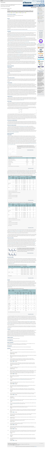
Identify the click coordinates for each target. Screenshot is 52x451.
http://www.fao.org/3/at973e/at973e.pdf (21, 379)
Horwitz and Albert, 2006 (20, 230)
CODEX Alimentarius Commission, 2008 (23, 126)
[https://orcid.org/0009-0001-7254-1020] (20, 12)
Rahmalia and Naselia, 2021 (21, 38)
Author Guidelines (41, 32)
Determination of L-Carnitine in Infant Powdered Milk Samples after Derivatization (40, 88)
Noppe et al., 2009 (13, 144)
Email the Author (40, 10)
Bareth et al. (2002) (12, 231)
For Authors (26, 5)
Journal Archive (41, 33)
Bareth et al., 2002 (19, 54)
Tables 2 (29, 170)
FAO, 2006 (27, 41)
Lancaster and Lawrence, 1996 (28, 42)
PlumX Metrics (40, 18)
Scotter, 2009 (34, 54)
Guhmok (36, 446)
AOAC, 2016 (33, 173)
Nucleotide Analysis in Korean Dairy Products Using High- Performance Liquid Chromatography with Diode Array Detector (40, 91)
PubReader (39, 8)
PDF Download (40, 7)
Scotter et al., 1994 (23, 36)
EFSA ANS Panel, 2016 (11, 40)
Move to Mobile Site (41, 443)
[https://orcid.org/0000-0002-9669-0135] (11, 12)
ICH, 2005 (16, 103)
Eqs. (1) (19, 108)
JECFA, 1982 (10, 48)
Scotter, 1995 (33, 42)
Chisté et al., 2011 (34, 143)
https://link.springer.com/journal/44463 (5, 6)
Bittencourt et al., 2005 (9, 56)
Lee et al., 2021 (13, 84)
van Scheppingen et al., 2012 (30, 56)
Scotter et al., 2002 (9, 43)
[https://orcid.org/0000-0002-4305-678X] (16, 12)
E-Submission (41, 30)
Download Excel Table (30, 168)
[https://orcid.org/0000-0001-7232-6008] (25, 12)
